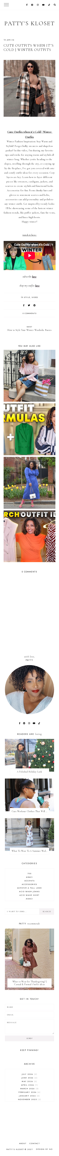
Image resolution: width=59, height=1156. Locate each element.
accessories (29, 884)
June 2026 (29, 1077)
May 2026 (29, 1081)
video (35, 297)
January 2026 (29, 1095)
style (27, 297)
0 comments (30, 313)
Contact (35, 1143)
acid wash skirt (29, 895)
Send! (29, 1038)
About (22, 1143)
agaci (29, 898)
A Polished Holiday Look (29, 771)
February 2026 (29, 1092)
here (34, 276)
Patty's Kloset (29, 23)
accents (29, 880)
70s (30, 873)
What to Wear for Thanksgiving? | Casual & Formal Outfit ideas (29, 983)
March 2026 (29, 1088)
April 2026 (29, 1085)
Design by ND (44, 1149)
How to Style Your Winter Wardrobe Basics (29, 328)
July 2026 (29, 1074)
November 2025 (29, 1099)
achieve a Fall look (29, 888)
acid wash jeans (29, 891)
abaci (29, 877)
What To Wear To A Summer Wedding (30, 851)
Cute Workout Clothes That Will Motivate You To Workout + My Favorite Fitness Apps (30, 811)
